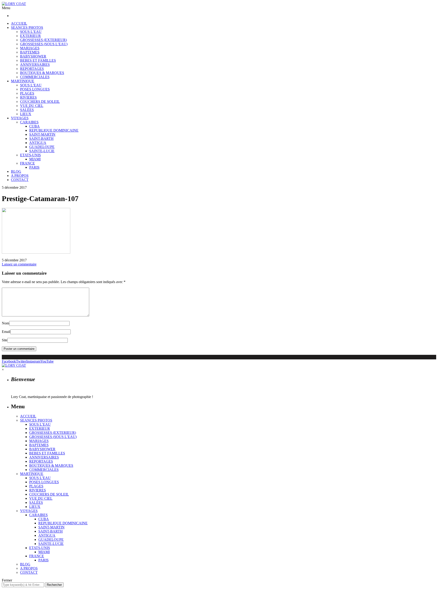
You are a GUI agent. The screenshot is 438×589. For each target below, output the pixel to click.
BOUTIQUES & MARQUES (42, 73)
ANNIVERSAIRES (35, 64)
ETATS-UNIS (30, 155)
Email (6, 332)
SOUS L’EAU (31, 32)
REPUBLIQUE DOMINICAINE (53, 130)
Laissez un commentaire (19, 264)
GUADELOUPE (42, 147)
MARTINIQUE (22, 81)
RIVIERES (28, 97)
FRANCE (27, 163)
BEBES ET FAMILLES (38, 60)
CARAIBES (29, 122)
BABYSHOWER (33, 56)
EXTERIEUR (30, 36)
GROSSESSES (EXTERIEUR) (43, 40)
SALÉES (27, 110)
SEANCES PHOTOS (27, 27)
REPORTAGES (32, 69)
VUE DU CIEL (31, 106)
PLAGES (27, 93)
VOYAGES (20, 118)
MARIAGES (29, 48)
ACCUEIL (19, 23)
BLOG (16, 171)
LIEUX (25, 114)
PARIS (34, 167)
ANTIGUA (37, 143)
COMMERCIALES (35, 77)
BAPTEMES (29, 52)
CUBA (34, 126)
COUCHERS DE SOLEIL (40, 101)
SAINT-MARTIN (42, 134)
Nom (5, 323)
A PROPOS (20, 176)
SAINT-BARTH (41, 139)
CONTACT (20, 180)
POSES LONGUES (35, 89)
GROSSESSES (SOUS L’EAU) (44, 44)
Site (4, 340)
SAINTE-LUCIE (42, 151)
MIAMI (35, 159)
